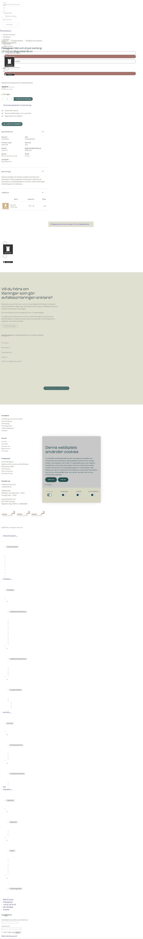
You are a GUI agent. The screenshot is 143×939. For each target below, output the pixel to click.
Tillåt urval (51, 479)
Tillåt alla (63, 479)
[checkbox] (49, 494)
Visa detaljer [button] (48, 484)
